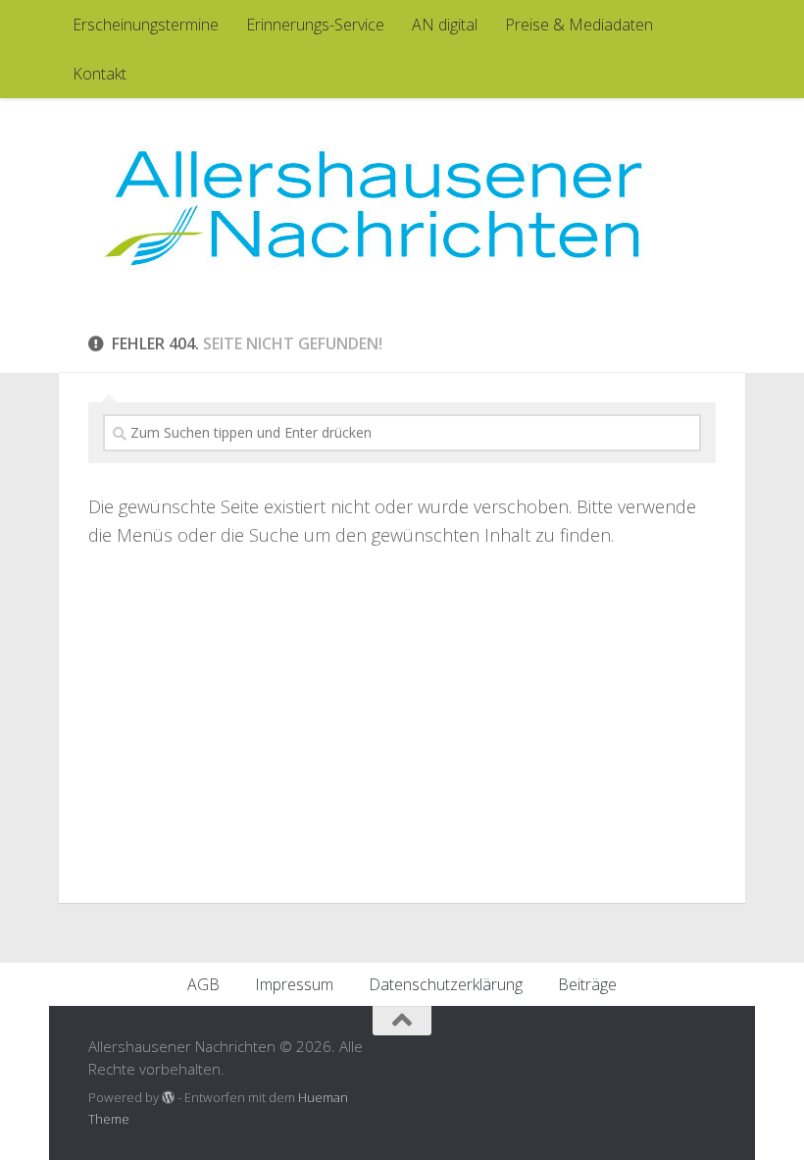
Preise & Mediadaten (579, 24)
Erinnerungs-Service (315, 24)
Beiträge (587, 984)
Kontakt (99, 73)
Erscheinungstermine (146, 24)
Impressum (294, 984)
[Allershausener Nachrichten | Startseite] (373, 206)
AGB (203, 984)
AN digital (444, 24)
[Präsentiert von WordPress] (168, 1097)
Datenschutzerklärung (446, 984)
